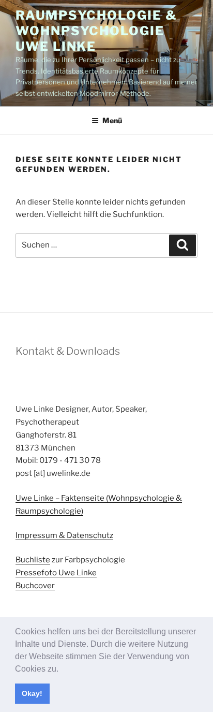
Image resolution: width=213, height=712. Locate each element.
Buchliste (33, 559)
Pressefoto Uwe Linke (56, 572)
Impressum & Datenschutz (64, 535)
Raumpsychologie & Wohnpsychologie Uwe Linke (96, 31)
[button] (62, 669)
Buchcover (35, 585)
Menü (112, 120)
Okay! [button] (32, 693)
